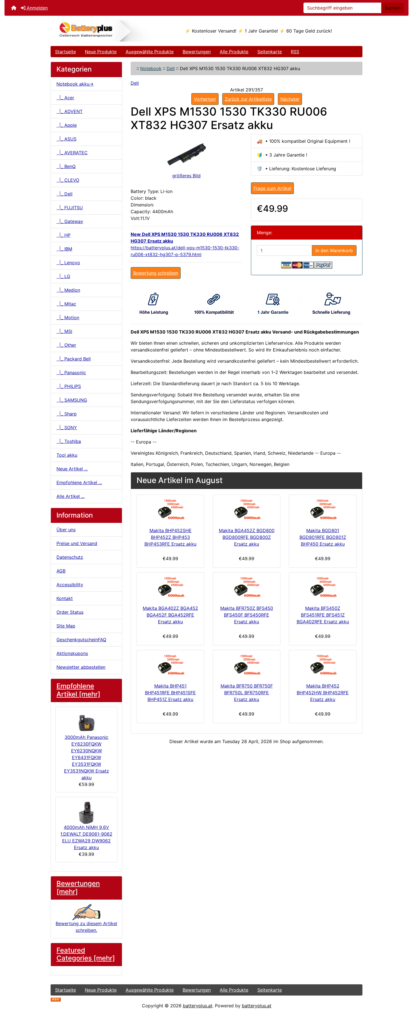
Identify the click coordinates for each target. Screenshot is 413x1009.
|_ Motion (67, 317)
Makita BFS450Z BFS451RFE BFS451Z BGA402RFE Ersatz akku (323, 614)
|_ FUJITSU (69, 207)
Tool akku (66, 455)
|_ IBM (64, 249)
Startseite (65, 51)
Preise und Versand (76, 543)
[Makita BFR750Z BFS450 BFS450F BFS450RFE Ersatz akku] (246, 587)
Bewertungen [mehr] (78, 887)
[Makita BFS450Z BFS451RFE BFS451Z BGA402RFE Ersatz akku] (323, 587)
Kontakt (64, 598)
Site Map (65, 626)
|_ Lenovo (68, 262)
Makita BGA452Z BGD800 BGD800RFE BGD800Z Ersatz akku (246, 537)
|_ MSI (64, 331)
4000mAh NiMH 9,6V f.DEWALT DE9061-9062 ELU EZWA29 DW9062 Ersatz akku (86, 837)
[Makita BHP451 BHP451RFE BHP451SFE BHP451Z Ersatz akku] (170, 665)
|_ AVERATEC (72, 152)
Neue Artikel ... (72, 469)
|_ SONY (66, 427)
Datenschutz (69, 557)
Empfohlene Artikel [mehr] (78, 690)
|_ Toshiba (68, 441)
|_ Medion (68, 290)
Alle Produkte (234, 51)
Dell (171, 68)
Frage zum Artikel (272, 188)
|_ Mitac (66, 304)
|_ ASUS (66, 139)
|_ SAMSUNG (71, 400)
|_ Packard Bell (73, 359)
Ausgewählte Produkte (150, 51)
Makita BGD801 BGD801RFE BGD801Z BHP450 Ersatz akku (322, 537)
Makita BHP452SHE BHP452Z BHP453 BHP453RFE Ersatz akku (170, 537)
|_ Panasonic (71, 372)
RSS (295, 51)
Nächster (289, 99)
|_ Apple (66, 125)
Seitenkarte (269, 51)
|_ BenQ (66, 166)
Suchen (392, 8)
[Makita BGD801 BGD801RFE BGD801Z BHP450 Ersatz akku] (323, 509)
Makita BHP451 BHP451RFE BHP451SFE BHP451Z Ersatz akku (170, 692)
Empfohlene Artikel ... (79, 482)
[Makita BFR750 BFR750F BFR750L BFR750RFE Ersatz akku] (246, 665)
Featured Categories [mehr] (85, 954)
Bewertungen (197, 51)
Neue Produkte (101, 51)
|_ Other (66, 345)
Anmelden (36, 8)
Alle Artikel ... (70, 496)
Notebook (151, 68)
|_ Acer (65, 97)
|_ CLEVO (67, 180)
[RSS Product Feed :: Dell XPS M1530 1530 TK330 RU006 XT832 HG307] (56, 999)
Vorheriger (205, 99)
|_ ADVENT (69, 111)
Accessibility (69, 584)
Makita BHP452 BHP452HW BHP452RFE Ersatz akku (323, 692)
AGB (60, 571)
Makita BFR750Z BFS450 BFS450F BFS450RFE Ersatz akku (246, 614)
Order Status (69, 612)
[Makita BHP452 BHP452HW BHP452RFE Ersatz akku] (323, 665)
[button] (403, 981)
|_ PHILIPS (68, 386)
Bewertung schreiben (155, 273)
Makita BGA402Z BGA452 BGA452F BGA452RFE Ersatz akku (170, 614)
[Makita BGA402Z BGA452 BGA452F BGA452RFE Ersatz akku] (170, 587)
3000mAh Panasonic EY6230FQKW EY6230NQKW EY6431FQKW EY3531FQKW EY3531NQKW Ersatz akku (86, 757)
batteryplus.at (197, 1005)
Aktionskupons (72, 653)
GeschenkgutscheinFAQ (81, 639)
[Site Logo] (102, 31)
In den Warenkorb (334, 250)
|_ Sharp (66, 414)
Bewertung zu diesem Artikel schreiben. (86, 927)
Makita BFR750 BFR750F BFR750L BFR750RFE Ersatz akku (247, 692)
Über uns (66, 529)
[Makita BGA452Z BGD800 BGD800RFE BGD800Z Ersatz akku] (246, 509)
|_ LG (63, 276)
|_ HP (63, 235)
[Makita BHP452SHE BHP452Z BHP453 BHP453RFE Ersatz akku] (170, 509)
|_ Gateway (69, 221)
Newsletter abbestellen (80, 667)
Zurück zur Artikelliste (248, 99)
